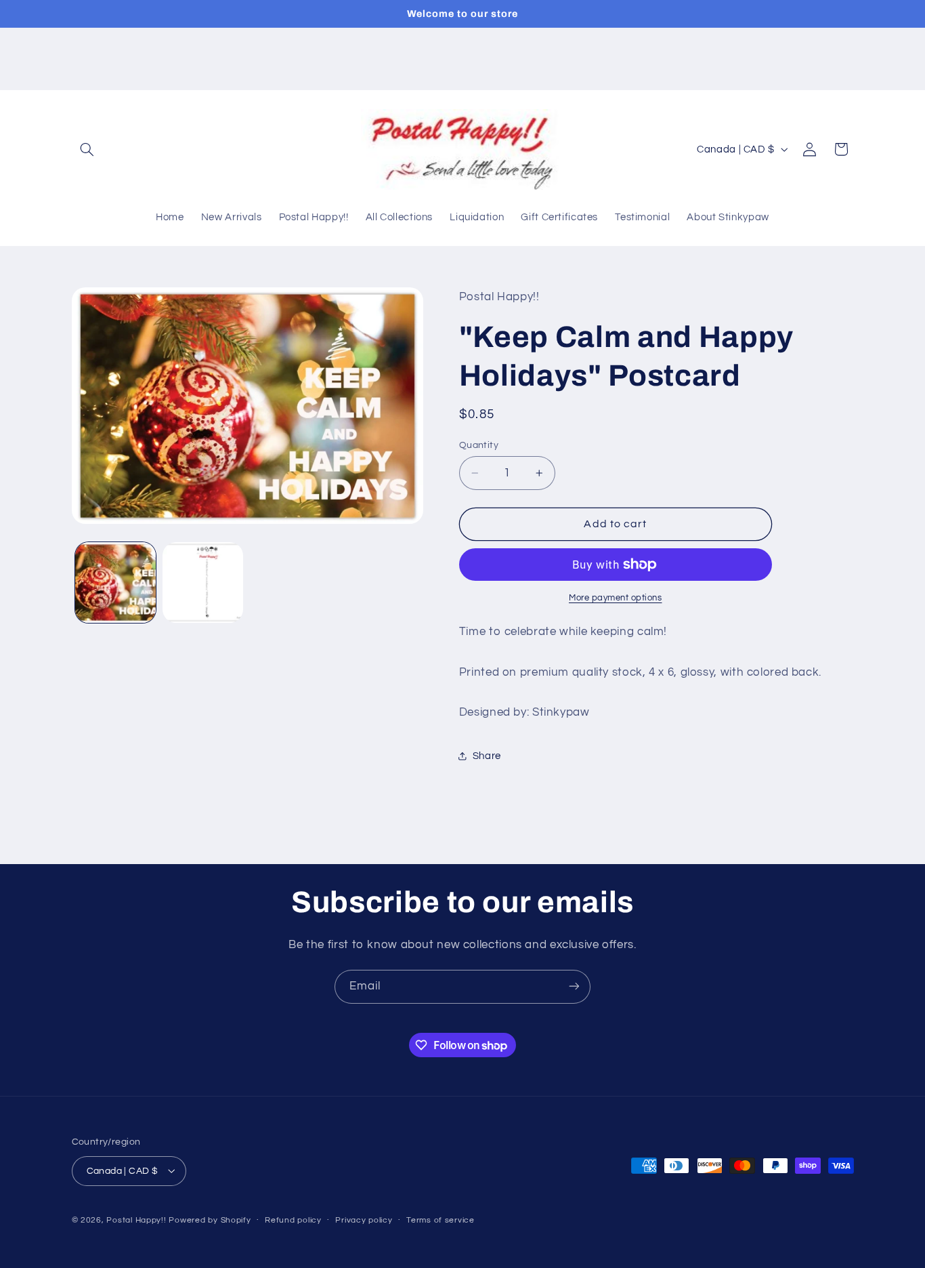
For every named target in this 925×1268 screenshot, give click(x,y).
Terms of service (440, 1220)
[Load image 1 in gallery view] (115, 582)
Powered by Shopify (210, 1219)
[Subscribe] (574, 986)
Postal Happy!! (136, 1219)
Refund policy (293, 1220)
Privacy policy (363, 1220)
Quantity (478, 445)
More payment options (615, 598)
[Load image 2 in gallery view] (203, 582)
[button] (87, 149)
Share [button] (487, 756)
